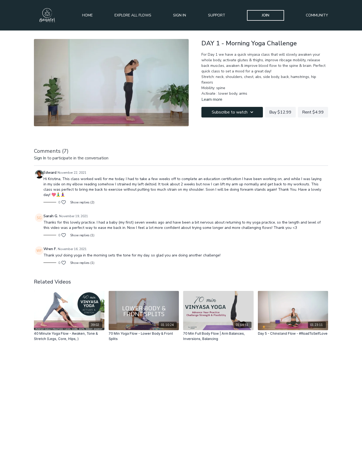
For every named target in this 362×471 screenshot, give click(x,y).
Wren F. (50, 248)
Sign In (179, 15)
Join (265, 15)
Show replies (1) (82, 235)
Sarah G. (50, 216)
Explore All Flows (132, 15)
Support (216, 15)
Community (317, 15)
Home (87, 15)
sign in (40, 158)
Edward (49, 172)
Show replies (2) (82, 202)
